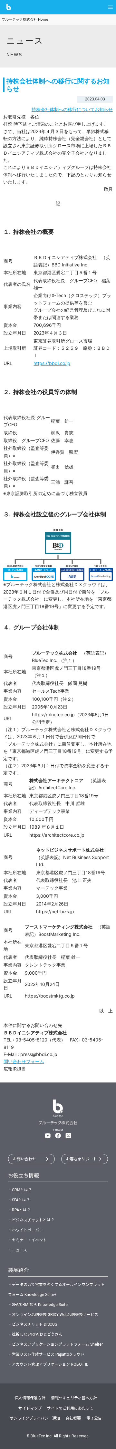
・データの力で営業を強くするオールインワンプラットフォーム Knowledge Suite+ (56, 1289)
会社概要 (73, 1418)
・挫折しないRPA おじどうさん (35, 1334)
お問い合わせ (24, 1159)
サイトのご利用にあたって (70, 1408)
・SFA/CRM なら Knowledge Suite (38, 1304)
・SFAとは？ (19, 1200)
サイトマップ (30, 1408)
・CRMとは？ (20, 1190)
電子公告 (94, 1418)
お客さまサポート (81, 1159)
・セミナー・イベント (27, 1240)
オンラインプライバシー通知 (35, 1418)
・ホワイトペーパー (25, 1230)
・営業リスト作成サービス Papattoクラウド (46, 1354)
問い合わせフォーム (24, 1061)
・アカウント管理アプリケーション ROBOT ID (48, 1364)
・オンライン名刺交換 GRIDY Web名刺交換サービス (53, 1314)
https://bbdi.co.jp (52, 363)
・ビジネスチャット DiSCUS (32, 1324)
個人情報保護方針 (30, 1398)
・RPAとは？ (19, 1210)
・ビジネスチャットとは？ (31, 1220)
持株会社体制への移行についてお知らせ (72, 109)
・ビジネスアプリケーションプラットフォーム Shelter (55, 1344)
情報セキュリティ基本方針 (74, 1398)
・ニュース (17, 1250)
